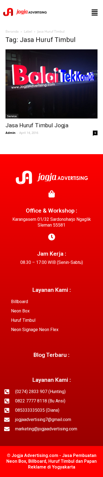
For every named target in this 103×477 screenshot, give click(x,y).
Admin (10, 133)
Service (12, 116)
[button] (94, 13)
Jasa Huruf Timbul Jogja (36, 125)
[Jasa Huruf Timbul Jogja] (51, 83)
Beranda (12, 31)
